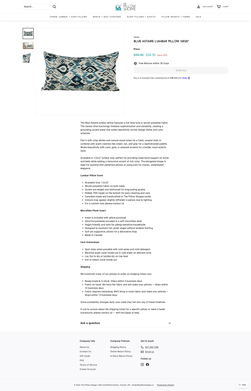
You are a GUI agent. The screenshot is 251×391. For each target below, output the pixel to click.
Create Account (88, 369)
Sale (198, 17)
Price (137, 49)
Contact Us (85, 351)
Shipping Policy (118, 347)
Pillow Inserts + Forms (176, 17)
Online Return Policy (120, 351)
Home (136, 37)
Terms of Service (88, 365)
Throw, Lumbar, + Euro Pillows (68, 17)
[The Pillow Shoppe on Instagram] (142, 364)
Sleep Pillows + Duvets (141, 17)
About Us (84, 347)
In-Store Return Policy (121, 356)
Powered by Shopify (165, 385)
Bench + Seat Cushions (107, 17)
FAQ (82, 360)
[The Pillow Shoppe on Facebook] (147, 364)
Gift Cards (85, 356)
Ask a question (90, 323)
